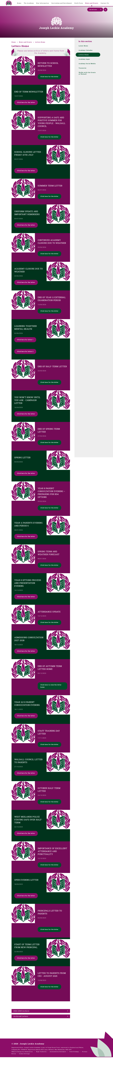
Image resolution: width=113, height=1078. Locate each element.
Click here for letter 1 (25, 339)
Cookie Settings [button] (24, 1053)
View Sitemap (74, 1051)
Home (14, 42)
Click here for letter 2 (25, 351)
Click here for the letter (49, 76)
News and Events (25, 42)
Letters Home (40, 42)
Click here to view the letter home (50, 686)
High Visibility (41, 1051)
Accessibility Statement (58, 1051)
